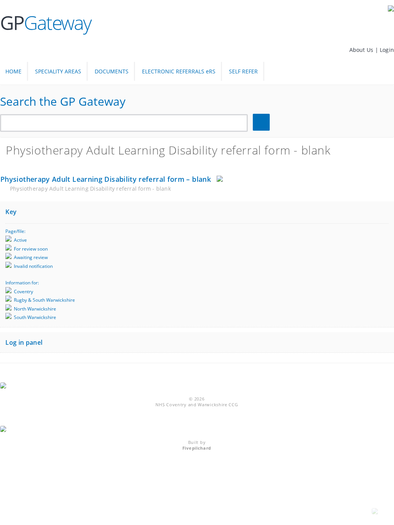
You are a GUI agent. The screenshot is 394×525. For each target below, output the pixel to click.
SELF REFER (243, 71)
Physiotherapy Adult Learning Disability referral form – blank (105, 179)
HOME (13, 71)
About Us (362, 49)
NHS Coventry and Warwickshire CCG (196, 404)
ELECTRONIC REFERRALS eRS (178, 71)
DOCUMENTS (112, 71)
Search (262, 122)
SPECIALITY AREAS (58, 71)
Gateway (45, 23)
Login (387, 49)
